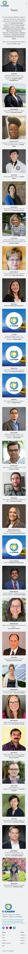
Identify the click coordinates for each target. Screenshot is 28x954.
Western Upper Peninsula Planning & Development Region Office (14, 29)
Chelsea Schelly (14, 689)
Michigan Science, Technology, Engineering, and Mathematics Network (14, 34)
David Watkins (14, 851)
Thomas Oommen (14, 591)
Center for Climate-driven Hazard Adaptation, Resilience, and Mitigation (12, 916)
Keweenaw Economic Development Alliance (15, 37)
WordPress (11, 951)
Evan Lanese (14, 498)
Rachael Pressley (14, 623)
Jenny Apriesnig (14, 109)
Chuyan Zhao (14, 883)
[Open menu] (26, 3)
